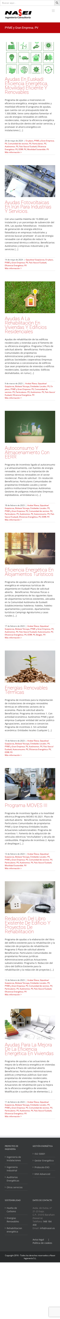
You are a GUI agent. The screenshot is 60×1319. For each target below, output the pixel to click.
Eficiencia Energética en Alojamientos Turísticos (29, 572)
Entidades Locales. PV (40, 386)
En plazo (29, 140)
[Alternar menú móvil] (53, 10)
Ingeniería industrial (12, 1169)
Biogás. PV (40, 634)
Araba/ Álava (31, 383)
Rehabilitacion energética (14, 1230)
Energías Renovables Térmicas (26, 690)
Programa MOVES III (26, 805)
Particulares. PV (39, 143)
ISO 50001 (40, 1153)
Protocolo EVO (42, 1167)
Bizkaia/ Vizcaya (22, 386)
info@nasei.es (47, 1228)
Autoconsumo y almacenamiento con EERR (27, 452)
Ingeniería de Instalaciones (14, 1158)
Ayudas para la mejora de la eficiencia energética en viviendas (29, 1049)
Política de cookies (42, 1242)
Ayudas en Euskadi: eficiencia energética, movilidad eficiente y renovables (26, 85)
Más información (12, 152)
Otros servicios (15, 1187)
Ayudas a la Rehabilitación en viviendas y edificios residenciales (26, 325)
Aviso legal (38, 1239)
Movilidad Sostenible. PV (38, 149)
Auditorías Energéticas (13, 1179)
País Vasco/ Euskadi (28, 146)
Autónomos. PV (11, 146)
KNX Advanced (42, 1173)
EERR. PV (22, 149)
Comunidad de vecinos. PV (19, 143)
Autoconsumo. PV (42, 514)
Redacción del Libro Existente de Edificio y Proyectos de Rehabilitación (27, 925)
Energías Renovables (13, 1220)
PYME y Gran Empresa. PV (16, 262)
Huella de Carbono (12, 1209)
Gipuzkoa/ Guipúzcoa (35, 259)
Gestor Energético (44, 1160)
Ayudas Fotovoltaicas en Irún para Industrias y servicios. (28, 207)
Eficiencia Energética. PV (16, 265)
